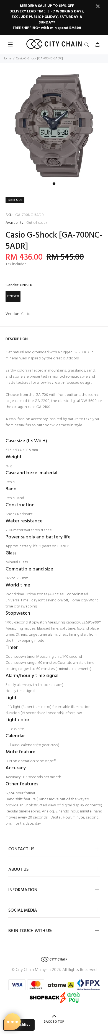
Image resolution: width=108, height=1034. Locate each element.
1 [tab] (54, 183)
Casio (25, 314)
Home (7, 58)
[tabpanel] (54, 126)
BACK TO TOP (54, 1022)
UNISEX (13, 296)
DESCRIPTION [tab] (17, 339)
